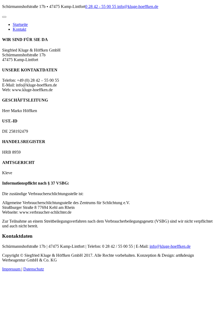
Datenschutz (33, 269)
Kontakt (19, 29)
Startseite (20, 24)
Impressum (11, 269)
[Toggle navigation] (4, 17)
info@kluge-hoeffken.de (137, 6)
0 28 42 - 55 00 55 (100, 6)
